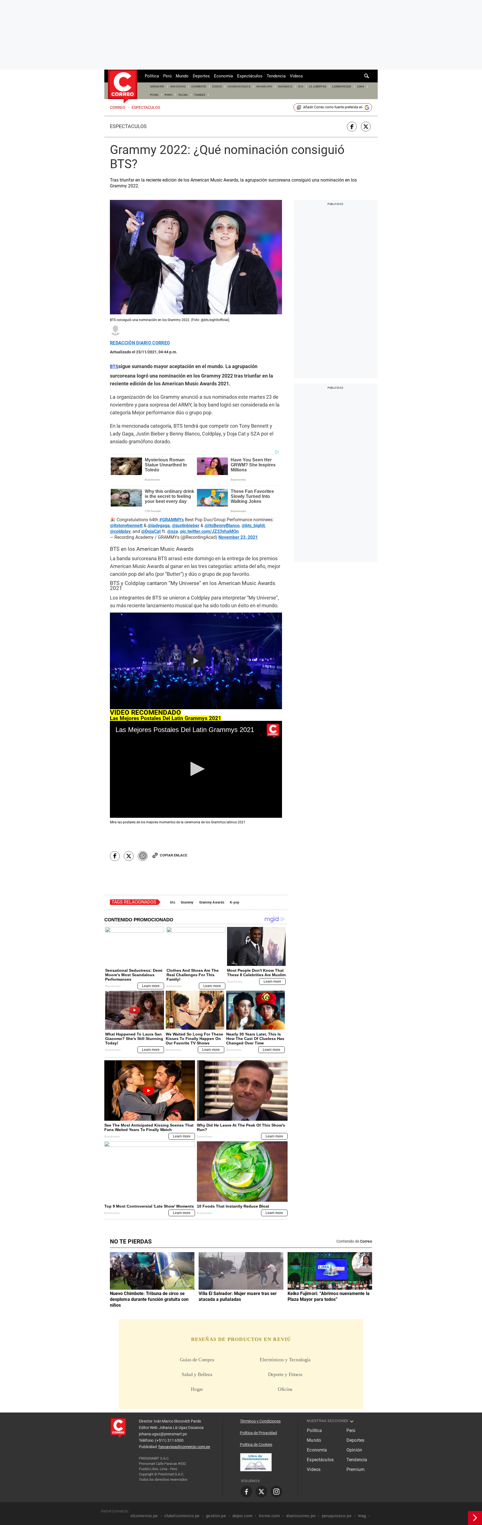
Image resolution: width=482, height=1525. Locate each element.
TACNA (183, 94)
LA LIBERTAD (318, 86)
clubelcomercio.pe (182, 1515)
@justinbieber (185, 525)
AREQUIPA (157, 86)
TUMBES (200, 94)
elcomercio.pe (144, 1515)
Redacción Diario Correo (140, 343)
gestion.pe (216, 1515)
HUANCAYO (264, 86)
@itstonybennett (126, 525)
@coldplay (120, 531)
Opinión (354, 1450)
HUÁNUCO (285, 86)
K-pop (234, 902)
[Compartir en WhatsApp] (143, 856)
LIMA (360, 86)
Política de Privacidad (258, 1433)
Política (152, 76)
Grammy (187, 902)
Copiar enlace (173, 855)
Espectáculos (249, 76)
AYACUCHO (178, 86)
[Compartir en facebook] (352, 126)
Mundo (182, 76)
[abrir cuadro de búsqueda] (367, 76)
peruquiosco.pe (336, 1515)
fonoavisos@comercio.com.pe (184, 1447)
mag (362, 1515)
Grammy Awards (212, 902)
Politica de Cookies (256, 1444)
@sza (172, 531)
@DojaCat (151, 531)
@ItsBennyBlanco (222, 525)
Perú (167, 76)
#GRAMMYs (171, 520)
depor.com (242, 1515)
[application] (196, 769)
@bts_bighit (253, 525)
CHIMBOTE (198, 86)
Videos (296, 76)
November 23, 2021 (238, 537)
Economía (223, 76)
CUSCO (217, 86)
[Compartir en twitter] (366, 126)
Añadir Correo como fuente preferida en (333, 107)
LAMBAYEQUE (341, 86)
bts (172, 902)
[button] (196, 769)
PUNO (168, 94)
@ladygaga (159, 525)
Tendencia (276, 76)
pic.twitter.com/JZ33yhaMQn (209, 531)
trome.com (269, 1515)
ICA (300, 86)
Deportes (201, 76)
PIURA (154, 94)
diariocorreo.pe (300, 1515)
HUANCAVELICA (239, 86)
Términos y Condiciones (260, 1421)
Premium (355, 1469)
